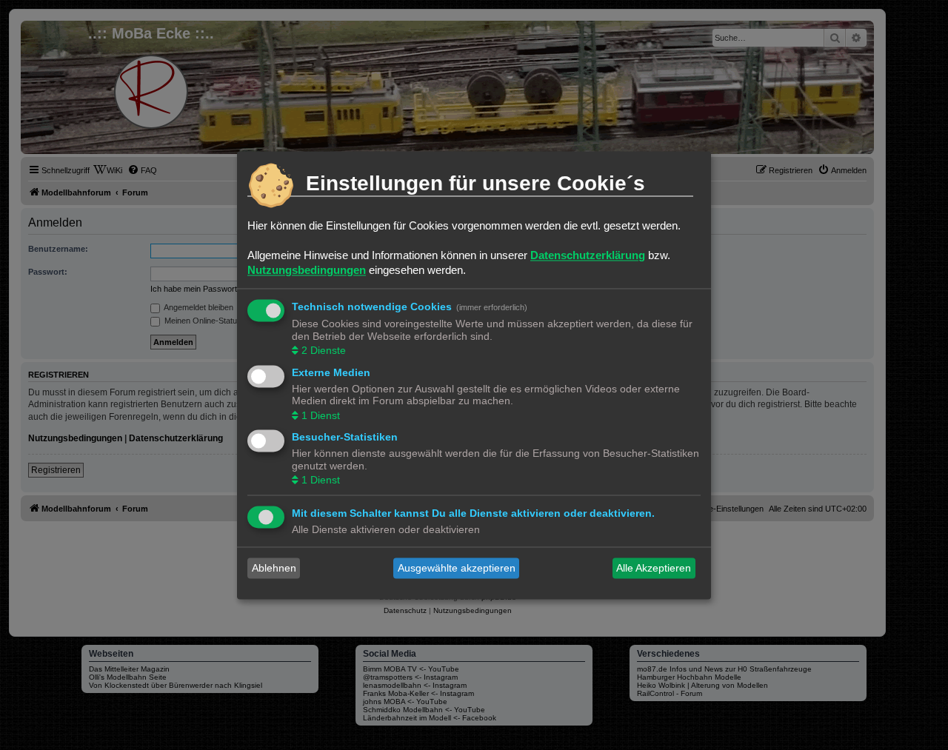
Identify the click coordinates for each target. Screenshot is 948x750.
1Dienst (320, 415)
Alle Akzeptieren (653, 568)
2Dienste (323, 351)
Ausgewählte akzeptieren (456, 568)
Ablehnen (274, 568)
